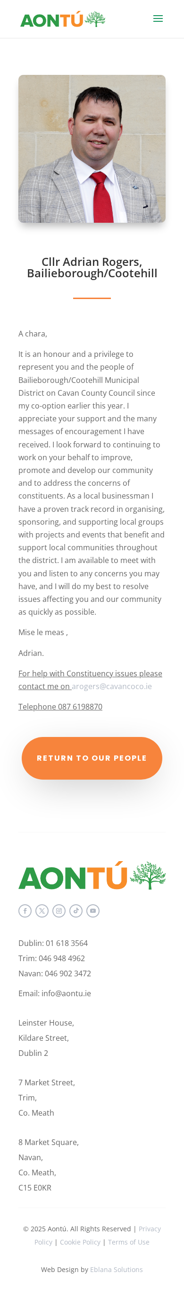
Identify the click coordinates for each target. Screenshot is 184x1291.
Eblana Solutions (116, 1269)
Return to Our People (92, 758)
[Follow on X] (42, 911)
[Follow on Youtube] (93, 911)
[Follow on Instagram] (59, 911)
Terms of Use (129, 1241)
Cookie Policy (80, 1241)
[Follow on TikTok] (76, 911)
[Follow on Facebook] (25, 911)
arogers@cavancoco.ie (112, 686)
